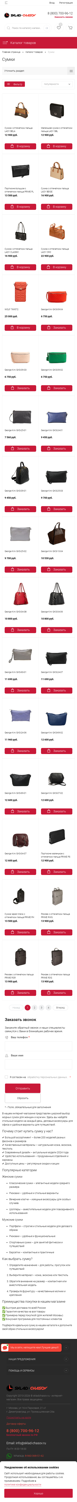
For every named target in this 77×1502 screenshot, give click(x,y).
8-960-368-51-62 (34, 1455)
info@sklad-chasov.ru (31, 1443)
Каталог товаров (23, 43)
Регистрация (66, 2)
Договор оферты (16, 1423)
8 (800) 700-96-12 (60, 13)
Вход (51, 2)
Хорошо (38, 1493)
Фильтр (17, 84)
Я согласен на (40, 1077)
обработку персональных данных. (47, 1077)
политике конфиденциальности (22, 1484)
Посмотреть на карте (18, 1417)
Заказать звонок (63, 17)
